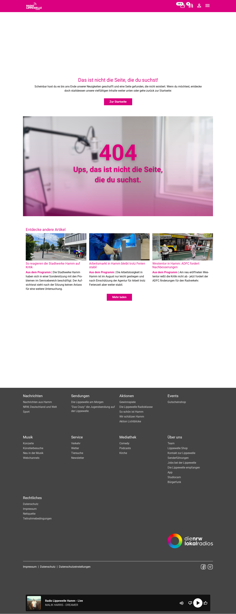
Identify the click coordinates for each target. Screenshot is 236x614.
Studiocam (174, 477)
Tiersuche (77, 453)
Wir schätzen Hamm (131, 416)
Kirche (123, 453)
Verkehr (75, 443)
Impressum (30, 508)
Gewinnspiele (127, 402)
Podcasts (125, 448)
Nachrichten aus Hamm (37, 402)
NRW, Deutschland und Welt (40, 407)
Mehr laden (119, 297)
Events (173, 396)
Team (171, 443)
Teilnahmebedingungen (37, 518)
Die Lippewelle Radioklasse (136, 407)
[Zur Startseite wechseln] (34, 6)
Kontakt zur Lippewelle (181, 453)
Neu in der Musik (33, 453)
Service (77, 437)
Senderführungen (178, 458)
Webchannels (31, 458)
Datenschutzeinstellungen (75, 566)
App (170, 472)
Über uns (175, 437)
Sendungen (80, 396)
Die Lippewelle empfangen (184, 467)
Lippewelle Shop (178, 448)
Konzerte (28, 443)
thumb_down (190, 603)
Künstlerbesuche (33, 448)
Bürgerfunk (174, 482)
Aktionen (126, 396)
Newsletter (77, 458)
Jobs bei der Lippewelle (182, 462)
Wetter (75, 448)
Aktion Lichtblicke (130, 421)
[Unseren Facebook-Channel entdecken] (203, 567)
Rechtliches (32, 498)
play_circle (197, 602)
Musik (28, 437)
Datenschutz (30, 504)
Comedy (124, 443)
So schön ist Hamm (131, 411)
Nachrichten (33, 396)
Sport (26, 411)
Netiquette (29, 513)
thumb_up (205, 603)
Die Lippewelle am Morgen (87, 402)
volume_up (181, 603)
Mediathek (127, 437)
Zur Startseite (118, 101)
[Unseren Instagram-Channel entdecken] (210, 567)
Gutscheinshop (177, 402)
